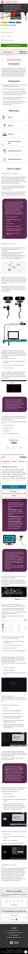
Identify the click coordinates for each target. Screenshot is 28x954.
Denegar (14, 495)
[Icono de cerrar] (26, 5)
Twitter (12, 915)
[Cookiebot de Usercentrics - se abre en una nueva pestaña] (20, 457)
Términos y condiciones (6, 951)
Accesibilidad (19, 950)
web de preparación (13, 91)
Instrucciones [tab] (8, 52)
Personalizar (13, 491)
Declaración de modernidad (20, 951)
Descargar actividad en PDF (12, 45)
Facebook (12, 919)
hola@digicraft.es (15, 935)
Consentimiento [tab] (6, 461)
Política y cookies (10, 950)
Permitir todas (14, 487)
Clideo (10, 418)
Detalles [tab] (14, 461)
